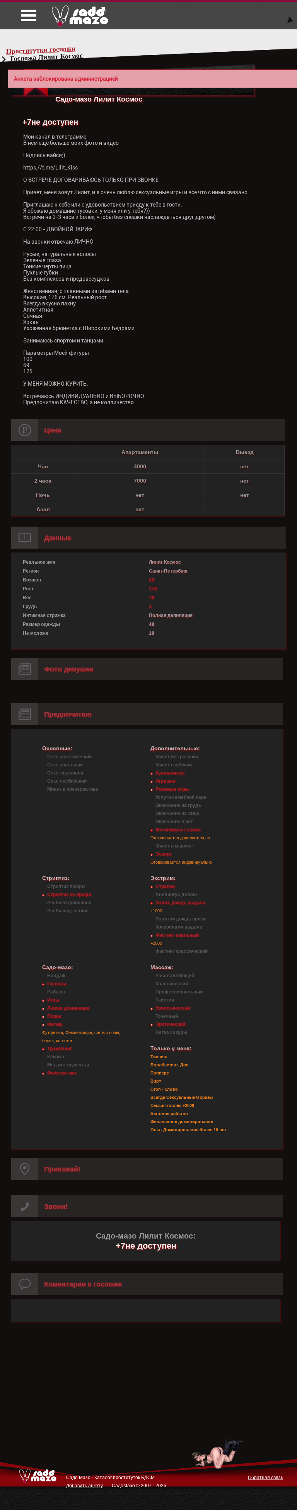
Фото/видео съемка (178, 829)
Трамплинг (59, 1048)
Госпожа (57, 983)
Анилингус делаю (176, 894)
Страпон (165, 886)
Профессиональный (179, 992)
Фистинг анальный (177, 935)
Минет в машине (174, 846)
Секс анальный (65, 765)
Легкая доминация (68, 1008)
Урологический (172, 1008)
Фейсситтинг (62, 1073)
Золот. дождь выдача (180, 902)
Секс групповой (65, 773)
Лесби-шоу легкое (68, 910)
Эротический (170, 1024)
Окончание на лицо (177, 813)
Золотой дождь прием (181, 919)
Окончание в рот (174, 821)
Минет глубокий (173, 765)
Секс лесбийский (67, 781)
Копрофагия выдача (178, 927)
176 (153, 588)
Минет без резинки (176, 756)
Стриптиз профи (66, 886)
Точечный (166, 1016)
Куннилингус (170, 773)
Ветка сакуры (171, 1032)
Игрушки (165, 781)
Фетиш (55, 1024)
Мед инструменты (68, 1065)
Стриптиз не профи (69, 894)
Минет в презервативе (72, 789)
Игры (53, 1000)
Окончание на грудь (178, 805)
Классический (171, 983)
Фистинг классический (181, 951)
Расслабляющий (174, 975)
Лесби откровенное (69, 902)
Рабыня (56, 992)
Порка (54, 1016)
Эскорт (163, 854)
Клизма (55, 1056)
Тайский (164, 1000)
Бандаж (56, 975)
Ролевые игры (172, 789)
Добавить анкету (84, 1485)
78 (151, 597)
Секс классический (69, 756)
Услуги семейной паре (181, 797)
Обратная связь (265, 1477)
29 (151, 580)
